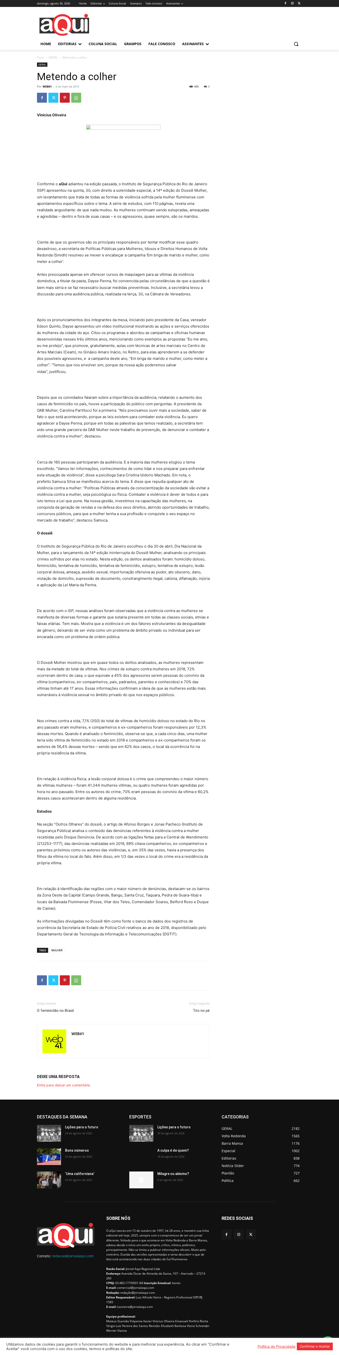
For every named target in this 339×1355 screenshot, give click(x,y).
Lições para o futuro (81, 1127)
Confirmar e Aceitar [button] (315, 1346)
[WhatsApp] (76, 98)
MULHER (57, 950)
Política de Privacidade (277, 1346)
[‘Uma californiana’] (49, 1179)
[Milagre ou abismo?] (141, 1179)
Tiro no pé (201, 1010)
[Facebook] (285, 3)
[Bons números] (49, 1156)
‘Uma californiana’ (79, 1174)
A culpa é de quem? (173, 1150)
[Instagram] (292, 3)
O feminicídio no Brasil (55, 1010)
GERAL (53, 57)
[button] (296, 44)
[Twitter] (299, 3)
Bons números (77, 1150)
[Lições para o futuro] (49, 1133)
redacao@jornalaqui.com (73, 1256)
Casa (40, 57)
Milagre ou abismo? (173, 1174)
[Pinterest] (65, 98)
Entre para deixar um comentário (63, 1085)
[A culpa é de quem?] (141, 1156)
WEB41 (47, 86)
